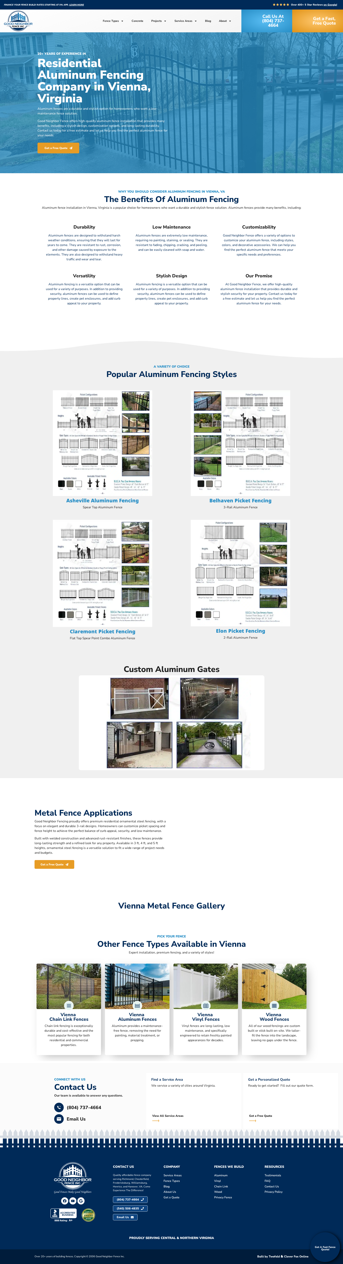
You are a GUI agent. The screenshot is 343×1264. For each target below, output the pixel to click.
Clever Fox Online (296, 1256)
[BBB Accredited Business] (63, 1215)
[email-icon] (59, 1119)
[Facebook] (64, 1200)
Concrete (137, 21)
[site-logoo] (18, 21)
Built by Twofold (268, 1256)
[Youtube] (72, 1200)
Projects (156, 21)
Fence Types (111, 21)
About (223, 21)
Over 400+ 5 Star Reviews (314, 5)
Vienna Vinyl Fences (206, 1016)
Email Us (76, 1119)
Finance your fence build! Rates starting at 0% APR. (44, 4)
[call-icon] (59, 1107)
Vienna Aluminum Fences (137, 1016)
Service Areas (183, 21)
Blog (208, 21)
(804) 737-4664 (84, 1107)
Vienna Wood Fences (274, 1016)
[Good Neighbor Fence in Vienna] (81, 1200)
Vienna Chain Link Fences (68, 1016)
